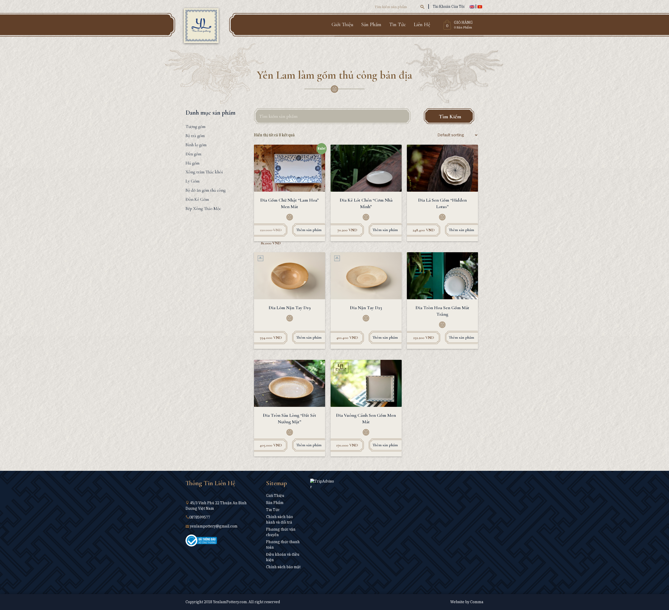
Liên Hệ (422, 24)
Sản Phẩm (371, 24)
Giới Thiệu (342, 24)
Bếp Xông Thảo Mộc (203, 208)
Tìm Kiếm (450, 116)
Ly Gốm (192, 181)
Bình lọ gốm (196, 145)
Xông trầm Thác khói (204, 172)
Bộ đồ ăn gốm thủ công (206, 190)
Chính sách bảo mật (283, 567)
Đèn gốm (193, 154)
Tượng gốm (195, 126)
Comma (476, 602)
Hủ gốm (192, 163)
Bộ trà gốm (195, 135)
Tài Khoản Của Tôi (448, 6)
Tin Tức (397, 24)
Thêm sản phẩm (308, 229)
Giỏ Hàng (463, 23)
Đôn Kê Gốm (197, 199)
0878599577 (199, 517)
